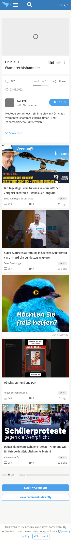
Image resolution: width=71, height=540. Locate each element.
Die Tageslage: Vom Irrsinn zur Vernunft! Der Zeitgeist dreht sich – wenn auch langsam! (32, 190)
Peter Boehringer (13, 263)
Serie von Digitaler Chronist (18, 198)
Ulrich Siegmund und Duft (20, 383)
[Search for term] (29, 4)
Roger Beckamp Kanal (15, 392)
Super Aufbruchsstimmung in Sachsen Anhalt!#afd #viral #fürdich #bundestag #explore (35, 255)
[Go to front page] (6, 5)
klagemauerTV (11, 457)
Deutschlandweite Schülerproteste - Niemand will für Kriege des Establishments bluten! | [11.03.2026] (35, 451)
